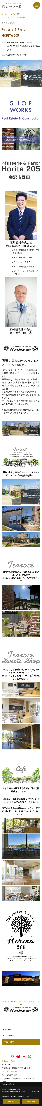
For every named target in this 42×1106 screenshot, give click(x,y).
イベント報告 (8, 1041)
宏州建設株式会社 (9, 1061)
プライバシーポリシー (25, 1092)
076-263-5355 (12, 1072)
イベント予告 (8, 1035)
